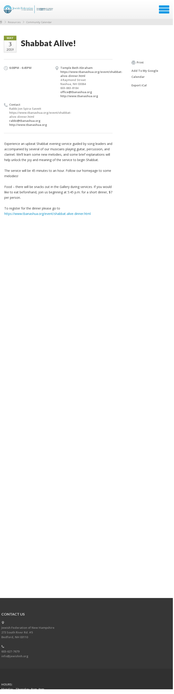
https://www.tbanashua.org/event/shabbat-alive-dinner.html (47, 214)
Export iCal (139, 85)
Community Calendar (39, 22)
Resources (14, 22)
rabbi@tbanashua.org (25, 121)
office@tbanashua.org (76, 92)
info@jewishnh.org (14, 656)
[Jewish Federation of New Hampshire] (29, 11)
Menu (164, 9)
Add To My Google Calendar (144, 74)
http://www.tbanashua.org (79, 96)
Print (140, 62)
